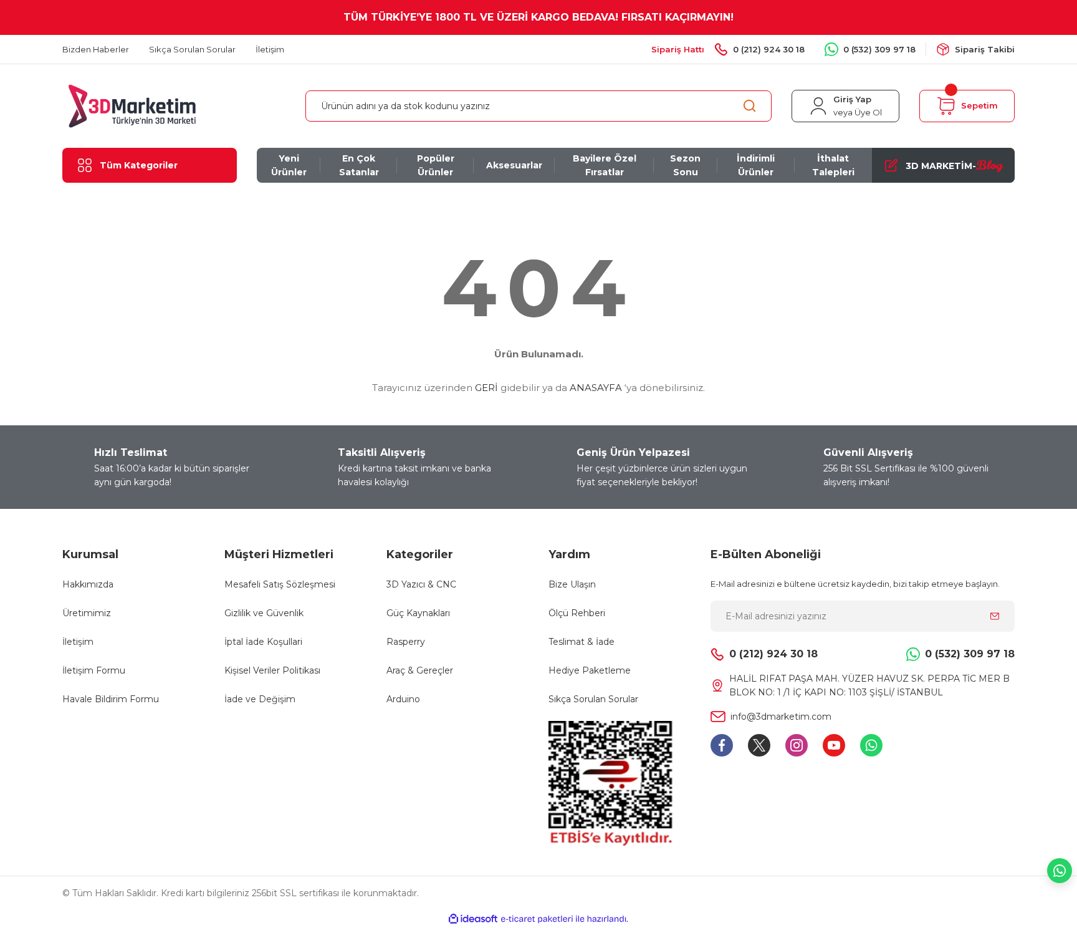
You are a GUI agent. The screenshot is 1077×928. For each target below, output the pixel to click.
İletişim (77, 641)
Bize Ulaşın (572, 584)
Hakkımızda (87, 584)
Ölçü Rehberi (576, 613)
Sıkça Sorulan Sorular (593, 699)
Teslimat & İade (581, 641)
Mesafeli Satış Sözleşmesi (279, 584)
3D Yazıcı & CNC (421, 584)
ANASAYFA (596, 388)
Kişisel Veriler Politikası (272, 670)
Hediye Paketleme (589, 670)
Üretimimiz (86, 613)
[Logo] (132, 105)
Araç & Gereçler (419, 670)
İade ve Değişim (259, 699)
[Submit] (995, 616)
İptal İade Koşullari (263, 641)
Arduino (403, 699)
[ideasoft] (473, 919)
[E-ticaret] (536, 919)
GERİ (486, 388)
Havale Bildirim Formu (110, 699)
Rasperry (405, 641)
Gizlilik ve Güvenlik (264, 613)
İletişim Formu (93, 670)
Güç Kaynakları (418, 613)
